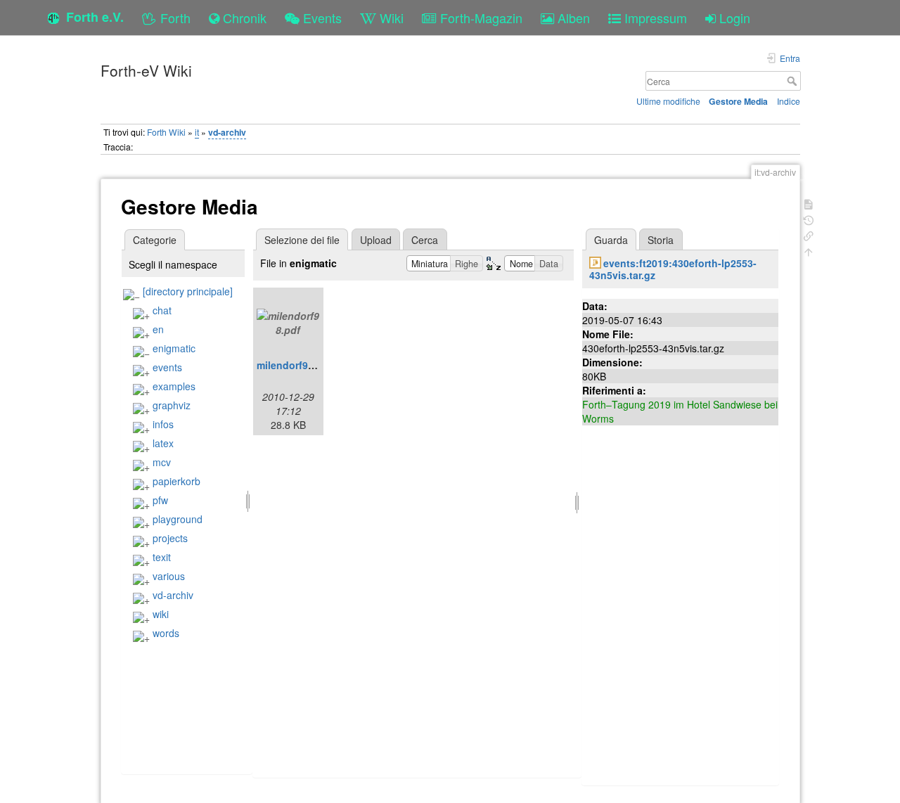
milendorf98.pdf (295, 365)
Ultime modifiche (668, 101)
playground (177, 519)
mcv (162, 462)
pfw (160, 500)
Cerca (793, 81)
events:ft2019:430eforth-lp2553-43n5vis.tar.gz (673, 269)
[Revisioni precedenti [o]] (808, 219)
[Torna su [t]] (808, 251)
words (166, 633)
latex (163, 443)
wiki (161, 614)
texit (162, 557)
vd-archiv (227, 132)
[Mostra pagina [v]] (808, 203)
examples (174, 386)
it (197, 132)
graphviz (172, 405)
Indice (788, 101)
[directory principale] (188, 291)
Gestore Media (738, 101)
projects (170, 538)
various (169, 576)
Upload (376, 240)
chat (162, 310)
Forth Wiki (166, 132)
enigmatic (174, 348)
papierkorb (176, 481)
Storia (661, 240)
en (158, 329)
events (167, 367)
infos (163, 424)
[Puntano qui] (808, 234)
